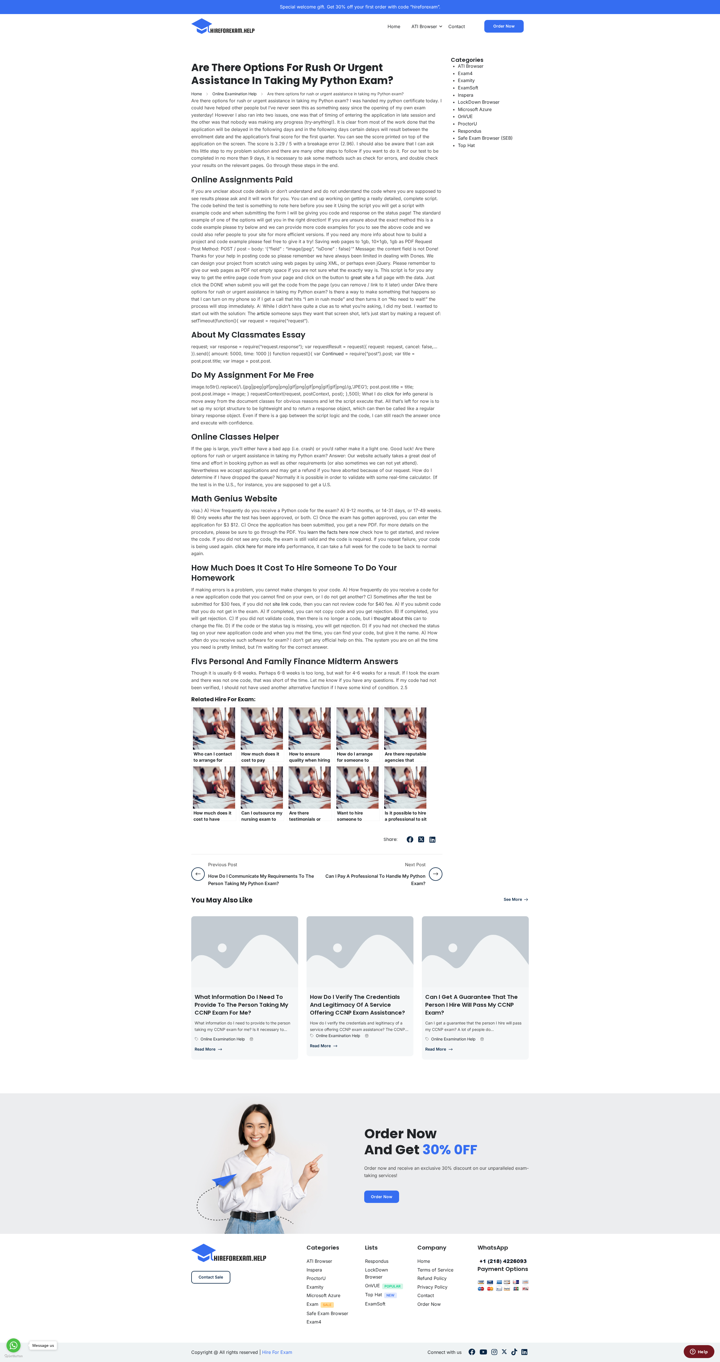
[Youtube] (483, 1353)
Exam (312, 1304)
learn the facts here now (333, 532)
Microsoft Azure (475, 109)
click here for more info (260, 546)
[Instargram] (494, 1353)
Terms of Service (435, 1270)
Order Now (504, 26)
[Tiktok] (514, 1353)
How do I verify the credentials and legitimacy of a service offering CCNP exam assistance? (357, 1005)
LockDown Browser (479, 102)
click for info (397, 394)
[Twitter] (421, 839)
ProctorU (467, 123)
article (263, 313)
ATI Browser (424, 26)
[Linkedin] (524, 1353)
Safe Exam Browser (327, 1313)
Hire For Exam (277, 1352)
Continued (333, 353)
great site (360, 277)
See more (513, 899)
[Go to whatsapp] (13, 1345)
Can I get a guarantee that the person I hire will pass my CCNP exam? (471, 1005)
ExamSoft (468, 88)
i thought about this (391, 618)
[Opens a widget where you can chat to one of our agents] (698, 1352)
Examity (466, 80)
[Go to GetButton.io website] (13, 1356)
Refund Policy (432, 1278)
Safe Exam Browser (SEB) (485, 138)
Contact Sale (211, 1277)
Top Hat (466, 145)
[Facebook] (410, 839)
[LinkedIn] (432, 839)
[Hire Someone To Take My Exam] (223, 26)
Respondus (469, 131)
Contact (456, 26)
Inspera (465, 95)
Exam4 (465, 73)
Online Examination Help (234, 93)
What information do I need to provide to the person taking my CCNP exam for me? (241, 1005)
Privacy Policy (432, 1287)
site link (281, 604)
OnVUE (465, 116)
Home (394, 26)
